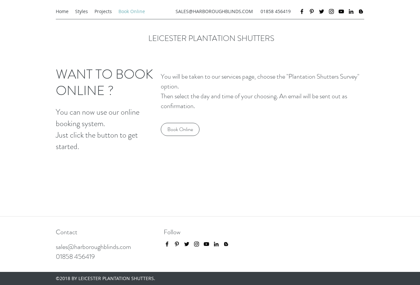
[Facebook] (302, 11)
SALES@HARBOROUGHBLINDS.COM (214, 11)
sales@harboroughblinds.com (93, 247)
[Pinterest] (311, 11)
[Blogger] (361, 11)
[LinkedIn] (351, 11)
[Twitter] (321, 11)
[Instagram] (331, 11)
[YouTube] (341, 11)
